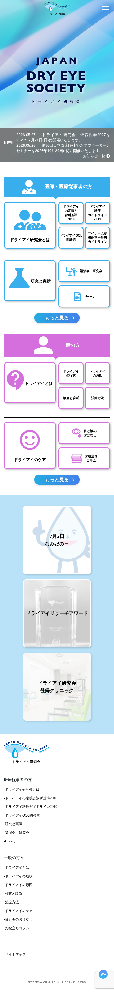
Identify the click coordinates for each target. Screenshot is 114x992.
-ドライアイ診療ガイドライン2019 (30, 807)
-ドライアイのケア (18, 911)
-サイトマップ (15, 954)
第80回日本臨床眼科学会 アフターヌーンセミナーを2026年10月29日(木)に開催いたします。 (63, 148)
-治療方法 (11, 902)
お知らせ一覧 (94, 156)
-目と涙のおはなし (18, 919)
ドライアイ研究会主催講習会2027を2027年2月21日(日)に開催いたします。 (63, 137)
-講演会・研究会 (16, 833)
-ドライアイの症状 (18, 876)
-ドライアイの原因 (18, 885)
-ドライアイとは (16, 867)
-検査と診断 (13, 894)
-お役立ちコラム (16, 928)
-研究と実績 (13, 824)
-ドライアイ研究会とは (22, 789)
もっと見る (57, 317)
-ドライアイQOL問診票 (22, 815)
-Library (9, 841)
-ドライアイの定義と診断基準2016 (30, 798)
